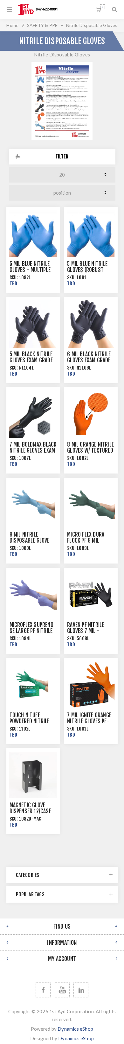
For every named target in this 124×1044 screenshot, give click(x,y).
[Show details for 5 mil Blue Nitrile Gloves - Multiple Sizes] (33, 233)
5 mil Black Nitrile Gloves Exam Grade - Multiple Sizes (31, 360)
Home (12, 25)
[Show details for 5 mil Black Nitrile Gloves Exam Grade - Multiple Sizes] (33, 324)
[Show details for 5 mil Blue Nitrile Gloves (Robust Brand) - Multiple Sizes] (90, 233)
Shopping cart (102, 7)
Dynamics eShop (75, 1029)
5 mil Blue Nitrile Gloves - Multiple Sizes (30, 270)
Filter (62, 156)
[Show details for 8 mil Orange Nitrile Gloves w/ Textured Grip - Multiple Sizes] (90, 414)
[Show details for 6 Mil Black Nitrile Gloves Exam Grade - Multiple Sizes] (90, 324)
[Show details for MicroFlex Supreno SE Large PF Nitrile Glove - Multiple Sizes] (33, 594)
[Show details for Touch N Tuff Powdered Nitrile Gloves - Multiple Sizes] (33, 684)
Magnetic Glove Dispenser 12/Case (30, 808)
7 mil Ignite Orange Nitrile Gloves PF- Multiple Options (89, 721)
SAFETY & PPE (42, 25)
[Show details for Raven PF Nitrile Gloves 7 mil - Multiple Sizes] (90, 594)
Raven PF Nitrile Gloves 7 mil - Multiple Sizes (85, 631)
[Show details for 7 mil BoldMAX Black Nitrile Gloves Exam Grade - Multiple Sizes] (33, 414)
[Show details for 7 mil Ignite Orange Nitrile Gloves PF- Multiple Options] (90, 684)
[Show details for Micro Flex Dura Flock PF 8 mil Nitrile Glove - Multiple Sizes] (90, 504)
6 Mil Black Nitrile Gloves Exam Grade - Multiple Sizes (89, 360)
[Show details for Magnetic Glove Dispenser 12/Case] (33, 775)
